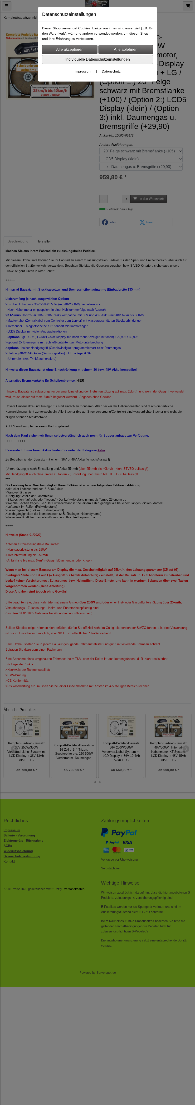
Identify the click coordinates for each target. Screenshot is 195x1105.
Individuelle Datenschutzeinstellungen (97, 59)
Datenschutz (111, 71)
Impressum (82, 71)
